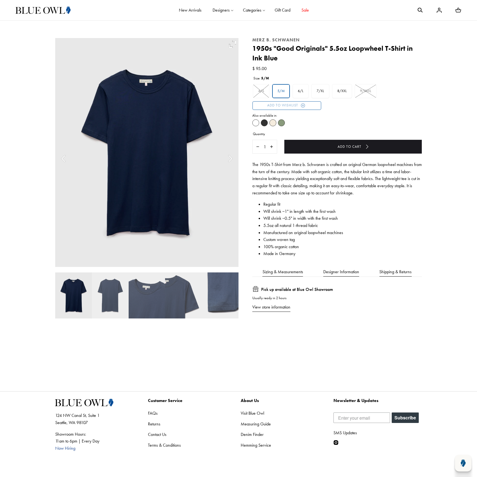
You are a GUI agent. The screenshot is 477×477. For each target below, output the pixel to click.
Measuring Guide (256, 424)
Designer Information (341, 272)
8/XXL (342, 91)
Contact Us (157, 434)
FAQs (153, 413)
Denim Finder (252, 434)
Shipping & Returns (395, 272)
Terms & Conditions (164, 445)
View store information (271, 307)
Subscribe (405, 417)
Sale (305, 10)
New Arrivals (190, 10)
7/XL (320, 91)
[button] (420, 10)
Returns (154, 424)
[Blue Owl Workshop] (43, 10)
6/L (300, 91)
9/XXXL (365, 91)
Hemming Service (256, 445)
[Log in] (439, 10)
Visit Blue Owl (252, 413)
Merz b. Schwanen (276, 40)
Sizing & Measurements (283, 272)
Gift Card (282, 10)
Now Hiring (65, 448)
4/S (261, 91)
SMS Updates (345, 433)
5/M (281, 91)
